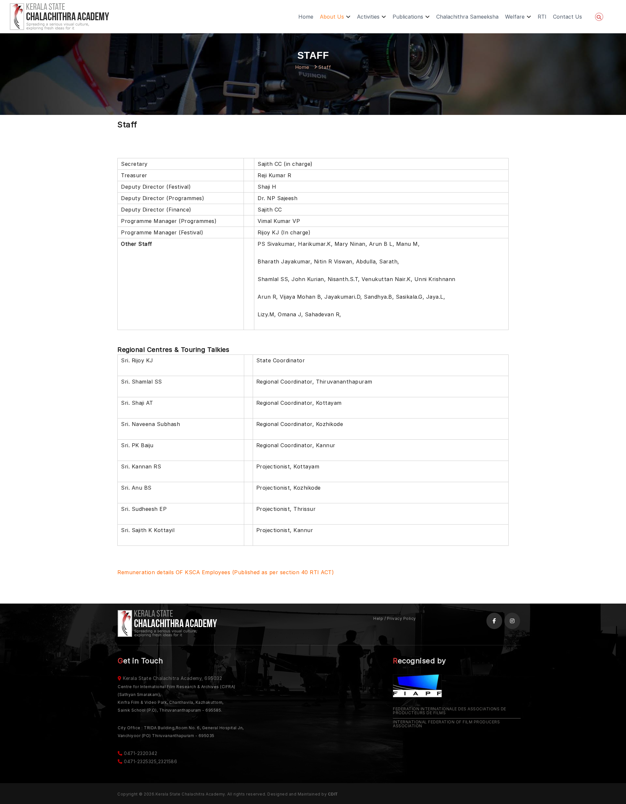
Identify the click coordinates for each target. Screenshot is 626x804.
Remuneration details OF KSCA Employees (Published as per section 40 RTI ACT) (225, 572)
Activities (368, 16)
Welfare (515, 16)
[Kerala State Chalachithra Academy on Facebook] (494, 621)
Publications (408, 16)
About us (332, 16)
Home (305, 16)
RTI (542, 16)
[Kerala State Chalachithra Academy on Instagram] (512, 621)
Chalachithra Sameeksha (467, 16)
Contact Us (567, 16)
